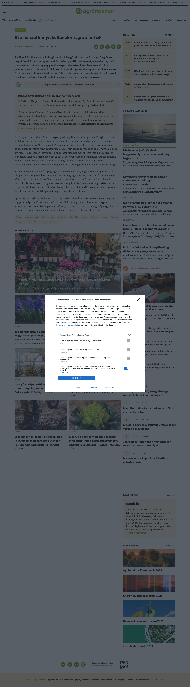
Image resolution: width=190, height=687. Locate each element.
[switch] (127, 340)
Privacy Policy (109, 387)
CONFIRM (76, 378)
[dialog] (95, 343)
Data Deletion (80, 387)
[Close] (139, 300)
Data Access (95, 387)
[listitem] (95, 335)
